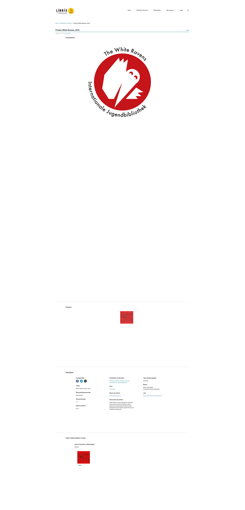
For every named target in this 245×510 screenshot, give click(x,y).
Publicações (157, 10)
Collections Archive (142, 10)
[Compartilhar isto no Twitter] (81, 381)
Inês (77, 402)
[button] (188, 10)
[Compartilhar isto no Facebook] (77, 381)
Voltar (187, 30)
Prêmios (69, 23)
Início (129, 10)
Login (181, 10)
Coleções (62, 23)
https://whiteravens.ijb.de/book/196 (152, 395)
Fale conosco (170, 10)
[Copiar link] (85, 381)
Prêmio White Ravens (115, 395)
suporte (68, 33)
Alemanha (112, 389)
